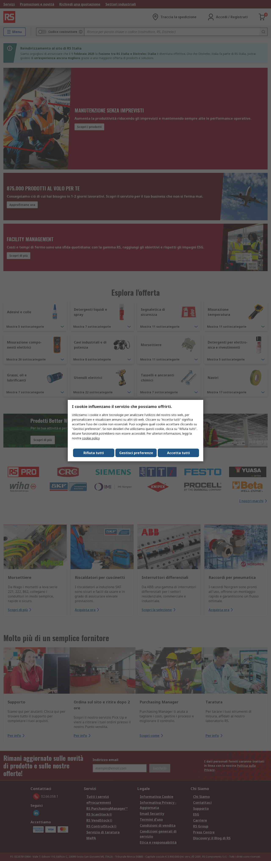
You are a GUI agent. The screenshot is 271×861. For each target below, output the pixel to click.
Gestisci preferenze (136, 453)
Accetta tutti (178, 453)
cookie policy (91, 438)
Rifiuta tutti (93, 453)
